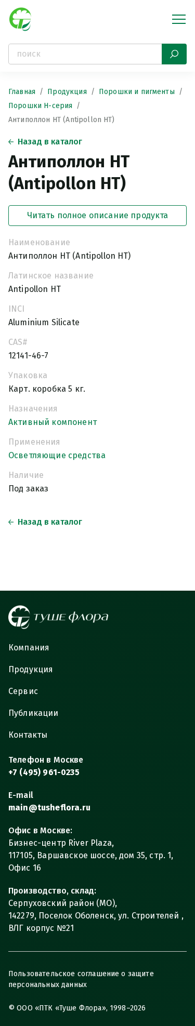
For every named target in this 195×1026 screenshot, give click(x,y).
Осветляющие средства (57, 455)
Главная (21, 91)
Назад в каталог (50, 141)
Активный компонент (52, 422)
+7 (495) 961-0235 (44, 772)
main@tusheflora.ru (49, 807)
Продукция (66, 91)
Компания (28, 647)
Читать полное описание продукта (97, 215)
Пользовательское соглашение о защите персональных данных (81, 979)
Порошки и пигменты (137, 91)
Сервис (23, 691)
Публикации (33, 713)
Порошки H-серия (40, 105)
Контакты (27, 735)
